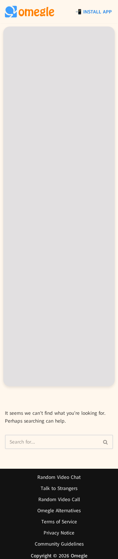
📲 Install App (93, 12)
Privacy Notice (59, 533)
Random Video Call (59, 499)
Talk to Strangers (59, 488)
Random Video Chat (59, 477)
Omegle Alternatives (59, 510)
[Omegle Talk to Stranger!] (29, 12)
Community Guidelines (59, 544)
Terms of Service (59, 521)
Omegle (79, 555)
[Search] (105, 442)
